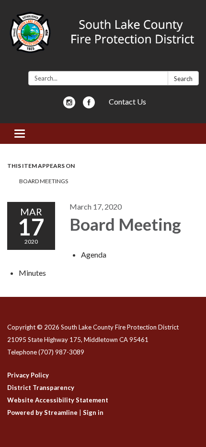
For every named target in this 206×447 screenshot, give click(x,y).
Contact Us (127, 101)
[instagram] (69, 105)
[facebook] (89, 105)
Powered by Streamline (42, 412)
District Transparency (40, 387)
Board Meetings (43, 181)
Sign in (93, 412)
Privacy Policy (28, 375)
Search (183, 78)
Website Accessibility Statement (57, 400)
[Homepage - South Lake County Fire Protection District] (103, 37)
